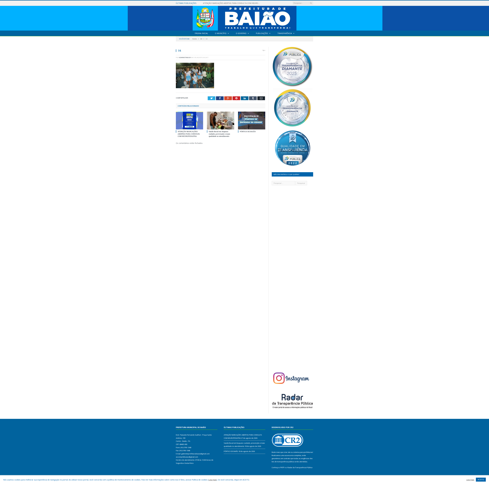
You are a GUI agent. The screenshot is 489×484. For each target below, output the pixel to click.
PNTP (282, 467)
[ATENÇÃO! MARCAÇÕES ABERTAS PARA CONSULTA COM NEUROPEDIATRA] (189, 120)
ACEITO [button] (481, 479)
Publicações (262, 33)
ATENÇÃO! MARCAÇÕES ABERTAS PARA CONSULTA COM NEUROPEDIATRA (189, 133)
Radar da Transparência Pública (300, 467)
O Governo (241, 33)
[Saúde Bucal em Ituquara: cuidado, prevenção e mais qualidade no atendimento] (220, 120)
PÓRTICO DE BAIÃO (248, 131)
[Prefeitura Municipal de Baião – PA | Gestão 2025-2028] (244, 17)
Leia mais (212, 480)
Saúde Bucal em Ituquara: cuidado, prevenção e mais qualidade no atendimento (232, 3)
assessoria (289, 455)
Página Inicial (201, 33)
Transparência (284, 33)
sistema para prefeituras (303, 452)
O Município (220, 33)
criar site (287, 452)
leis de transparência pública (283, 461)
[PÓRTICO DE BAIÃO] (251, 120)
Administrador (185, 57)
